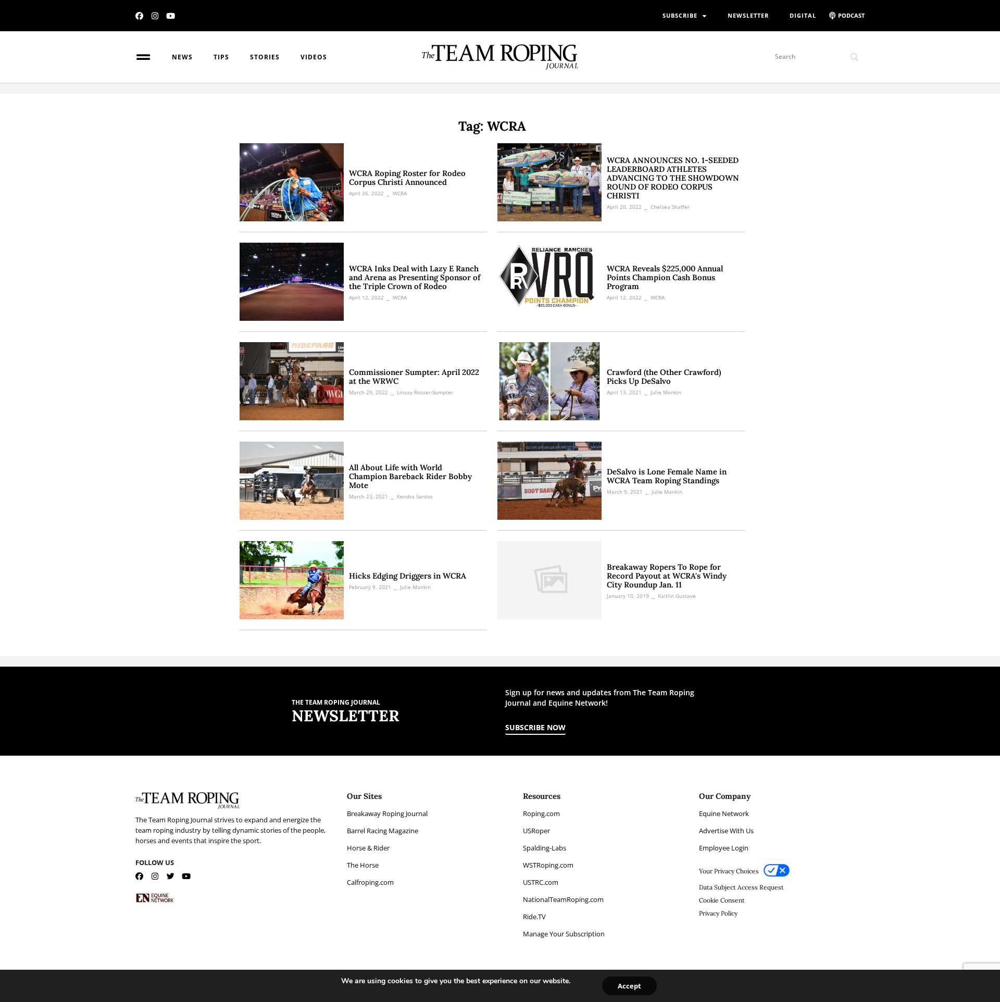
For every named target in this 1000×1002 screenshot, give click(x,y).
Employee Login (723, 848)
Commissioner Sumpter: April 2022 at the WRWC (414, 376)
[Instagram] (155, 16)
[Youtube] (170, 16)
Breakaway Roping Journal (387, 813)
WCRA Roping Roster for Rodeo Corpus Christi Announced (407, 177)
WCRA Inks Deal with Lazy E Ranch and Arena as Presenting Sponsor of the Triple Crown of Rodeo (414, 277)
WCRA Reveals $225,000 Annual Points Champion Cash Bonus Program (665, 277)
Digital (803, 15)
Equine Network (724, 813)
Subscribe (679, 15)
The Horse (363, 865)
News (182, 57)
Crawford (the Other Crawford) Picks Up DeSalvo (664, 376)
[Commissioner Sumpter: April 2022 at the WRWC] (292, 381)
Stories (265, 57)
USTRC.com (540, 882)
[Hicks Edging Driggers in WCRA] (292, 580)
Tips (221, 57)
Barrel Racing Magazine (382, 830)
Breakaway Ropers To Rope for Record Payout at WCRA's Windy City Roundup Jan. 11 (667, 576)
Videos (314, 57)
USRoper (536, 830)
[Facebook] (139, 16)
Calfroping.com (370, 882)
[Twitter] (170, 876)
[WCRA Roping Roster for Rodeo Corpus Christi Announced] (292, 182)
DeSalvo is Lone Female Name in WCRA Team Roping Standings (667, 476)
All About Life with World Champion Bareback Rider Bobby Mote (410, 476)
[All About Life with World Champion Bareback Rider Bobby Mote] (292, 481)
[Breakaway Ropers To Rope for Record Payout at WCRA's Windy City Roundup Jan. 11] (549, 580)
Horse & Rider (368, 848)
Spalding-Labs (544, 848)
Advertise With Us (726, 830)
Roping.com (541, 813)
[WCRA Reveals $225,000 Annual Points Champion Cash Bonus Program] (549, 282)
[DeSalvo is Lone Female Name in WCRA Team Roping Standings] (549, 481)
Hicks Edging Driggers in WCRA (407, 576)
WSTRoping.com (548, 865)
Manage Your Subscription (564, 933)
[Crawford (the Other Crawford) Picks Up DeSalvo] (549, 381)
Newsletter (748, 15)
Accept (629, 986)
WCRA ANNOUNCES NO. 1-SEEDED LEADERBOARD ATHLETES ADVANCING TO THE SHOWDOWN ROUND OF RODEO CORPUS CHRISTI (673, 178)
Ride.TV (534, 916)
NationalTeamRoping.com (563, 899)
